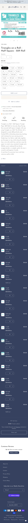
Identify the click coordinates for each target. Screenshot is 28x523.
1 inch (12, 68)
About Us (5, 463)
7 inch (5, 88)
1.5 (3, 71)
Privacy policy (11, 517)
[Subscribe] (22, 490)
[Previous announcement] (2, 2)
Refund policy (7, 519)
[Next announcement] (25, 2)
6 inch (12, 84)
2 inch (18, 71)
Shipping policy (14, 519)
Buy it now (14, 97)
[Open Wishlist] (25, 520)
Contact (5, 470)
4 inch (4, 81)
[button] (3, 7)
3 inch (4, 78)
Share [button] (4, 158)
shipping (18, 427)
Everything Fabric (13, 515)
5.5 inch (5, 84)
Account (5, 467)
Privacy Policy (6, 474)
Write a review (14, 452)
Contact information (20, 517)
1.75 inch (10, 71)
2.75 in (21, 75)
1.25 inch (20, 68)
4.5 (10, 81)
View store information (8, 110)
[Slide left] (10, 40)
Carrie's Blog (6, 480)
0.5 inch (5, 68)
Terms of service (22, 519)
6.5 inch (20, 84)
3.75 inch (20, 78)
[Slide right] (17, 40)
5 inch (16, 81)
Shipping (8, 62)
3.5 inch (12, 78)
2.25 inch (5, 74)
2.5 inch (13, 74)
